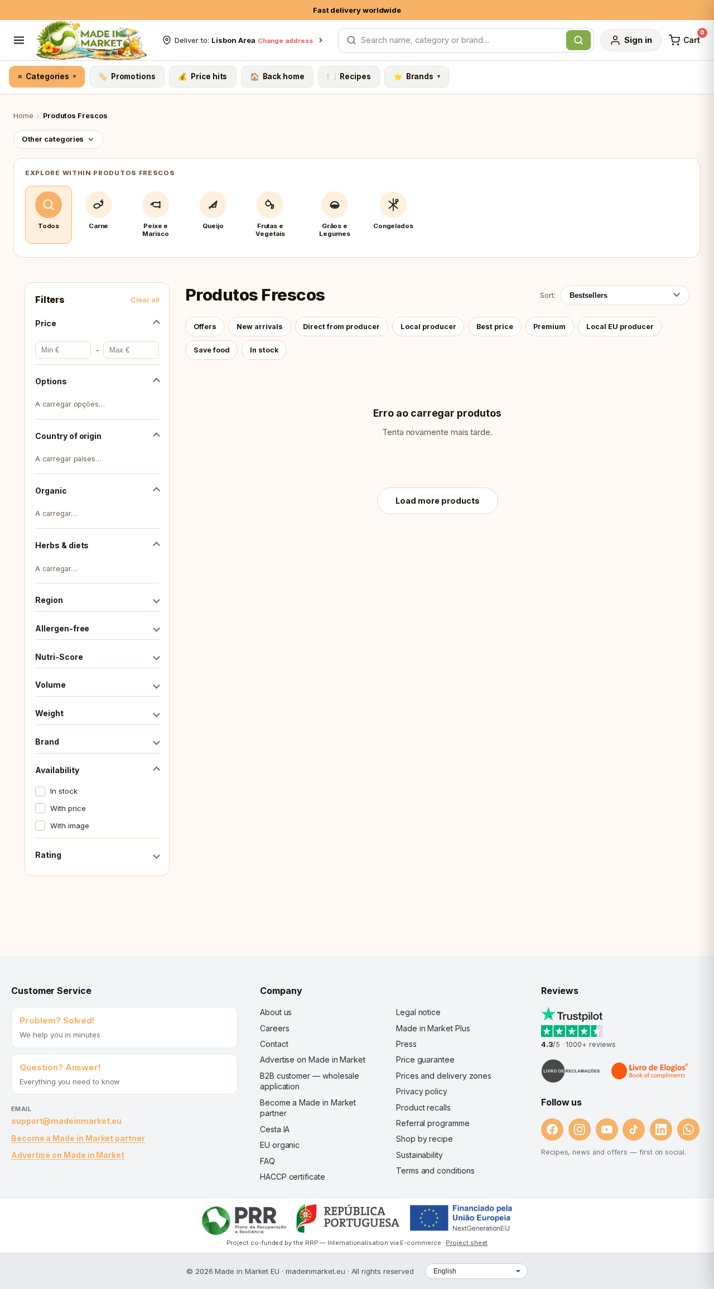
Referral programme (433, 1123)
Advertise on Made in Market (67, 1155)
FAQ (267, 1161)
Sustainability (419, 1155)
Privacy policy (421, 1091)
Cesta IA (275, 1129)
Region (49, 600)
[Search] (578, 40)
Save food (212, 350)
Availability (57, 770)
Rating (48, 855)
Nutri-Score (59, 657)
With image (69, 825)
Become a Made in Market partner (78, 1138)
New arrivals (260, 326)
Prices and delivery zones (443, 1075)
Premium (549, 326)
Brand (47, 741)
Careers (274, 1028)
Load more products (437, 500)
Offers (205, 326)
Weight (49, 713)
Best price (494, 326)
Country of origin (68, 436)
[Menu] (19, 40)
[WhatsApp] (688, 1129)
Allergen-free (62, 628)
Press (406, 1044)
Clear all (145, 300)
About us (276, 1012)
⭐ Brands (416, 76)
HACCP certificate (292, 1176)
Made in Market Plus (433, 1028)
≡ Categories (46, 76)
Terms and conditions (435, 1170)
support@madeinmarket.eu (66, 1121)
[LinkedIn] (661, 1129)
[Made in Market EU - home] (91, 40)
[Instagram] (579, 1129)
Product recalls (423, 1107)
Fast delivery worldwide (357, 10)
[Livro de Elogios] (650, 1071)
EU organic (280, 1145)
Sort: (548, 295)
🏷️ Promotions (127, 76)
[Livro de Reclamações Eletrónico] (570, 1071)
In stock (63, 790)
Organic (50, 490)
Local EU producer (620, 326)
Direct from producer (341, 326)
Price (45, 323)
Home (23, 116)
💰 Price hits (202, 76)
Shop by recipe (424, 1138)
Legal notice (418, 1012)
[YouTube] (607, 1129)
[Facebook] (552, 1129)
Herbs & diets (62, 545)
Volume (50, 684)
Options (50, 381)
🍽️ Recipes (348, 76)
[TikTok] (634, 1129)
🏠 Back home (277, 76)
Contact (274, 1044)
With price (67, 808)
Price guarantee (425, 1059)
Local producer (428, 326)
